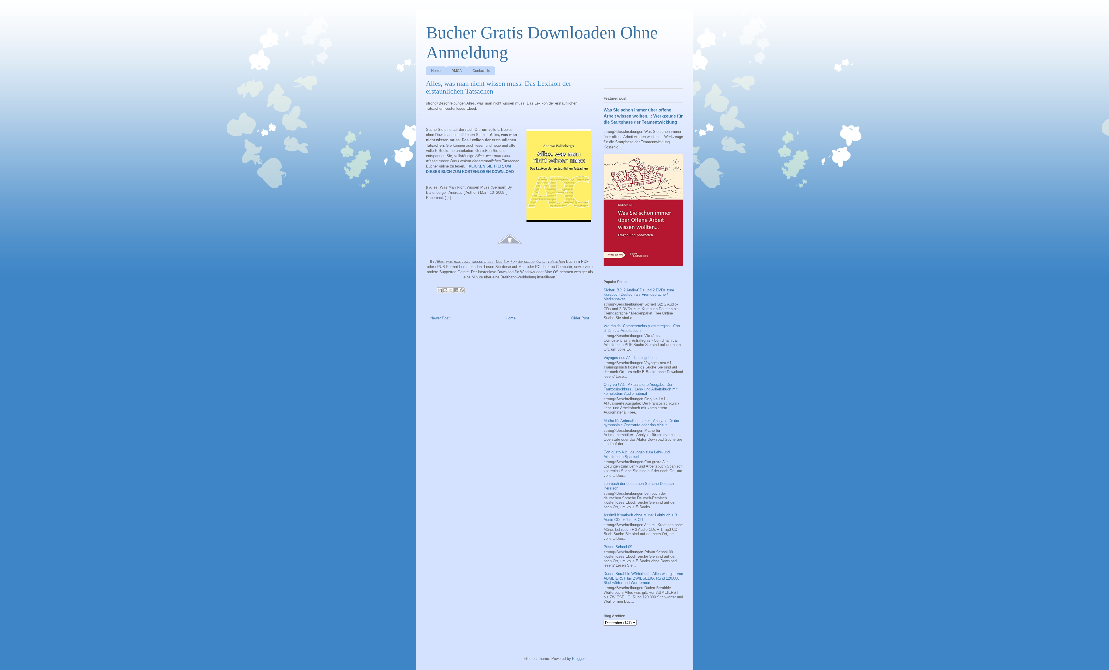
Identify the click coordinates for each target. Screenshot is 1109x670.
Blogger (578, 658)
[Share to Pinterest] (462, 290)
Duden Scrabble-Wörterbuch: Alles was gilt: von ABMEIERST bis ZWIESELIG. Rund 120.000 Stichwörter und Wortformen (643, 578)
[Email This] (440, 290)
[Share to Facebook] (456, 290)
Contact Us (481, 71)
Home (436, 71)
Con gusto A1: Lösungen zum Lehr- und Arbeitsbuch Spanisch (637, 454)
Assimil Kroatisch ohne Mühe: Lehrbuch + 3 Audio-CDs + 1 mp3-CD (640, 517)
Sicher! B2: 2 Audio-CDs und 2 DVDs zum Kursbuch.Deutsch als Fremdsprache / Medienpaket (639, 294)
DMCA (456, 71)
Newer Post (440, 318)
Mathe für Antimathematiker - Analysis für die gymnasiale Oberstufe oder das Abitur (641, 422)
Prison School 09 (618, 547)
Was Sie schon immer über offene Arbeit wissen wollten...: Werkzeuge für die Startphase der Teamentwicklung (643, 116)
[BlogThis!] (445, 290)
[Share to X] (451, 290)
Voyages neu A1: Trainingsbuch (630, 358)
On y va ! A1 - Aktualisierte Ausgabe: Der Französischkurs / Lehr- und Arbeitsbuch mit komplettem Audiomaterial (641, 389)
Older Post (580, 318)
